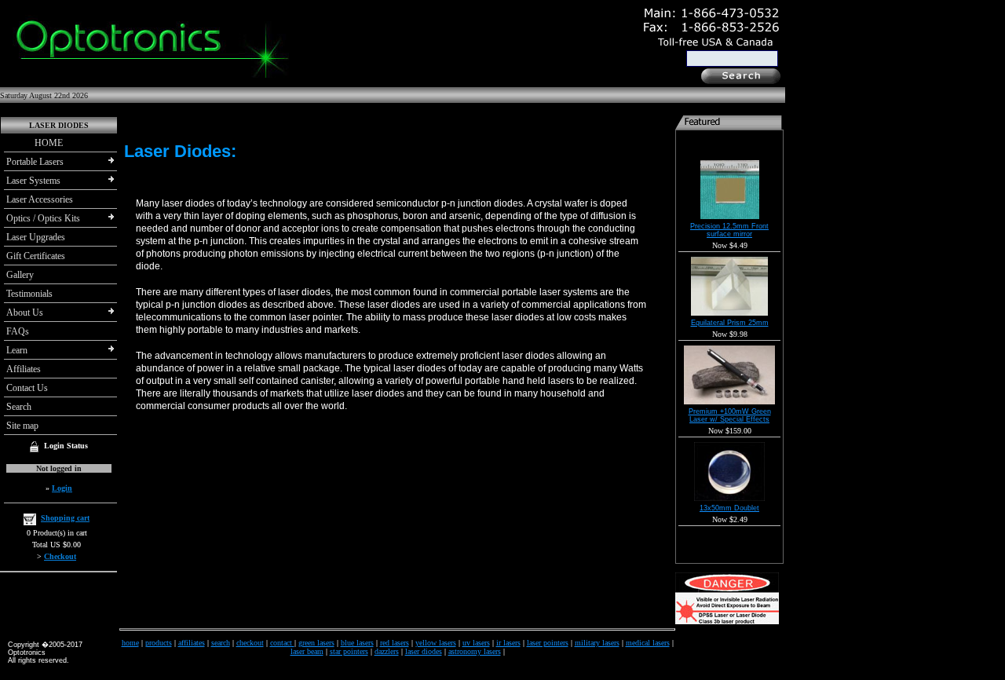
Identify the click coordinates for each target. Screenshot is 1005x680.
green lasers (316, 642)
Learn (16, 350)
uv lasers (476, 642)
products (158, 642)
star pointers (349, 651)
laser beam (307, 651)
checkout (250, 642)
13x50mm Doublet (729, 508)
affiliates (191, 642)
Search (18, 406)
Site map (22, 425)
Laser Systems (33, 180)
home (130, 642)
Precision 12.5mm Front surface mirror (729, 230)
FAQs (17, 331)
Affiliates (23, 369)
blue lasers (357, 642)
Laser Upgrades (35, 237)
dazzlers (387, 651)
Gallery (20, 274)
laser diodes (423, 651)
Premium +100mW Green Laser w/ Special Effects (730, 415)
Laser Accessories (39, 199)
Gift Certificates (35, 255)
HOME (34, 142)
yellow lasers (435, 642)
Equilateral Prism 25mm (730, 323)
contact (282, 642)
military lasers (597, 642)
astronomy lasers (474, 651)
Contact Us (27, 387)
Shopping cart (65, 518)
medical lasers (648, 642)
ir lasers (508, 642)
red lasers (394, 642)
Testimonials (29, 293)
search (220, 642)
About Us (24, 312)
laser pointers (547, 642)
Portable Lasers (35, 161)
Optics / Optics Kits (43, 218)
